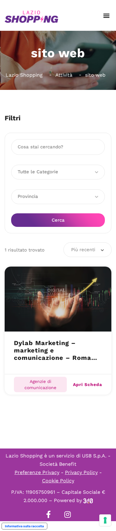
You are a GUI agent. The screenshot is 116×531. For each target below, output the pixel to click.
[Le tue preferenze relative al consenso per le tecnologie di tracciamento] (105, 520)
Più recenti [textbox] (83, 249)
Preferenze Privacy (37, 472)
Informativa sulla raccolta (24, 526)
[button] (106, 15)
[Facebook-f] (48, 514)
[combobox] (87, 249)
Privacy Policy (81, 472)
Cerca (58, 220)
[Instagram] (67, 514)
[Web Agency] (88, 500)
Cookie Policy (58, 481)
